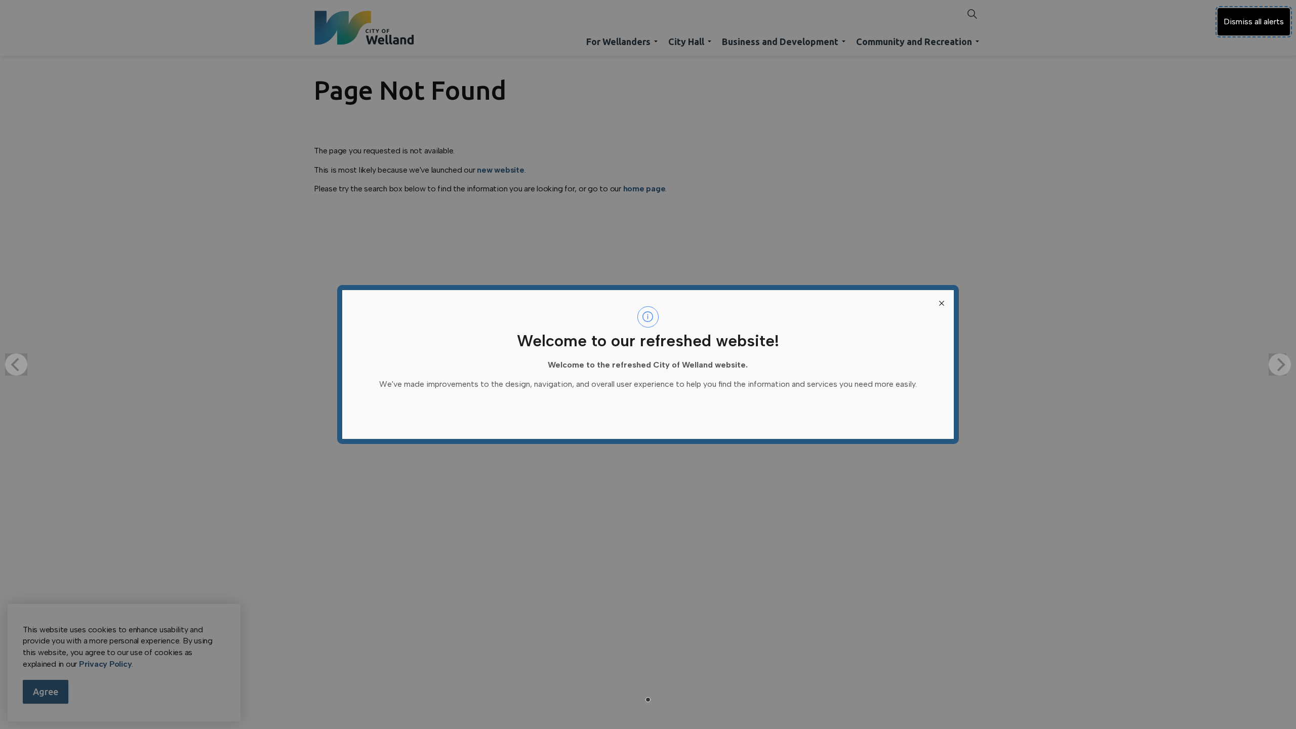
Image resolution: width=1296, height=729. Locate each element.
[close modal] (941, 302)
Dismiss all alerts (1254, 21)
